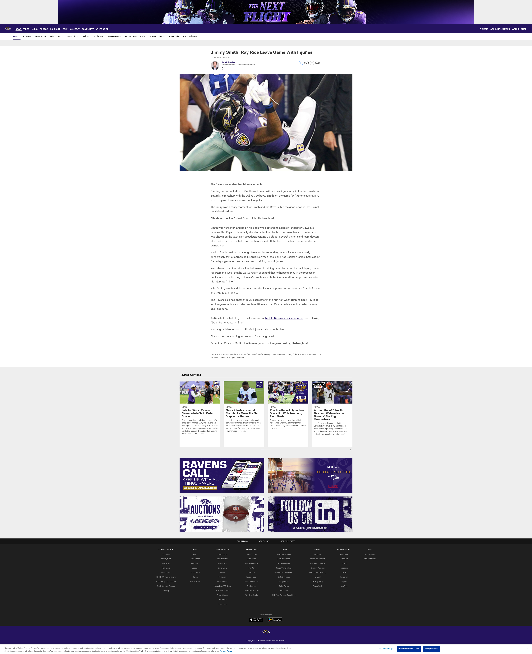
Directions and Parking (317, 572)
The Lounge (251, 586)
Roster (195, 554)
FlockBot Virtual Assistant (166, 577)
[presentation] (351, 450)
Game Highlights (251, 563)
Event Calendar (369, 554)
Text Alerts (284, 591)
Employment (166, 559)
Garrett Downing (228, 62)
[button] (262, 450)
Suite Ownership (284, 577)
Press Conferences (252, 581)
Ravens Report (251, 577)
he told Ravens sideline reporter (284, 318)
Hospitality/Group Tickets (283, 572)
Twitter (344, 572)
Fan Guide (317, 577)
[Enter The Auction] (222, 514)
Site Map (166, 591)
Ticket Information (284, 554)
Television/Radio (251, 595)
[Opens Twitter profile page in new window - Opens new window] (223, 68)
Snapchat (344, 581)
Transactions (195, 559)
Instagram (344, 577)
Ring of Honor (195, 581)
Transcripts (222, 600)
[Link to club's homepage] (7, 28)
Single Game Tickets (283, 568)
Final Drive (251, 568)
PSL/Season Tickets (284, 563)
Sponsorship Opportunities (166, 581)
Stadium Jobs (166, 572)
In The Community (369, 559)
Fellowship (166, 568)
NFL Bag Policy (317, 581)
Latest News (222, 554)
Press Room (222, 604)
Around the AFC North (222, 586)
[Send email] (312, 64)
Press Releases (222, 595)
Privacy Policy (226, 651)
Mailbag (222, 572)
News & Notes (222, 581)
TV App (344, 563)
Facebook (344, 568)
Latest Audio (251, 559)
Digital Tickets (284, 586)
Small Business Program (166, 586)
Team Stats (195, 563)
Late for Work (222, 563)
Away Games (284, 581)
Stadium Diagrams (318, 568)
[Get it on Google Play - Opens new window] (275, 621)
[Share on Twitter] (306, 64)
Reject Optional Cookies (408, 649)
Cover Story (222, 568)
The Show (251, 572)
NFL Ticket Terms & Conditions (283, 595)
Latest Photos (222, 559)
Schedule (317, 554)
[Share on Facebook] (301, 64)
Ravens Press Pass (252, 591)
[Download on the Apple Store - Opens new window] (256, 620)
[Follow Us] (310, 514)
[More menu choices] (112, 29)
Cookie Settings (386, 649)
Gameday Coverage (317, 563)
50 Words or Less (222, 591)
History (195, 577)
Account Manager (283, 559)
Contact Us (166, 554)
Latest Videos (252, 554)
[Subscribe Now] (222, 475)
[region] (266, 649)
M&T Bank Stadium (317, 559)
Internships (166, 563)
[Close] (528, 649)
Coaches (195, 568)
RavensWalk (317, 586)
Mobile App (344, 554)
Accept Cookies (431, 649)
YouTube (344, 586)
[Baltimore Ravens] (266, 632)
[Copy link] (317, 63)
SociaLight (222, 577)
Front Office (195, 572)
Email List (344, 559)
